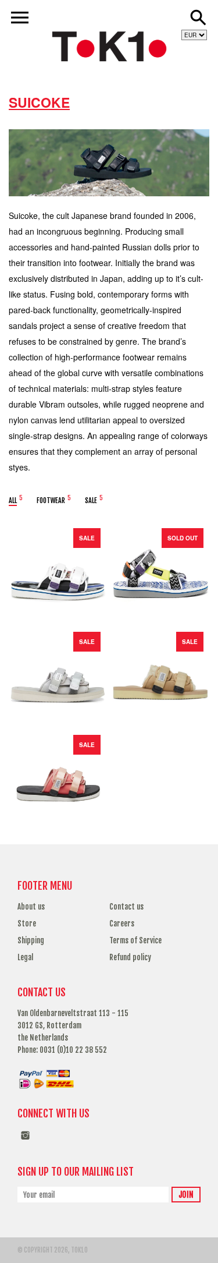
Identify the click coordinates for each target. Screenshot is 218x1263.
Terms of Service (135, 940)
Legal (25, 957)
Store (26, 923)
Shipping (30, 940)
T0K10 (79, 1250)
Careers (121, 923)
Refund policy (130, 957)
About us (31, 906)
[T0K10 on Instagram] (25, 1141)
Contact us (126, 906)
